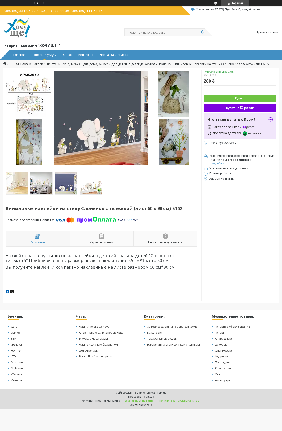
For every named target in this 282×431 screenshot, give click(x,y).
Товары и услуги (44, 54)
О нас (67, 54)
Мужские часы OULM (93, 338)
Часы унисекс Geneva (94, 327)
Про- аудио (223, 362)
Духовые (221, 344)
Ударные (221, 356)
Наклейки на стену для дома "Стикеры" (175, 344)
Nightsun (17, 368)
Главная (19, 54)
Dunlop (16, 333)
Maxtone (17, 362)
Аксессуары (223, 380)
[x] (12, 292)
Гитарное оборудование (232, 327)
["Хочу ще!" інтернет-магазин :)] (17, 28)
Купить (240, 98)
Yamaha (16, 380)
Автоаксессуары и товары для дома (172, 327)
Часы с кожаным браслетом (98, 344)
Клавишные (223, 338)
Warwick (16, 374)
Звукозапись (224, 368)
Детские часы (88, 350)
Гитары (220, 333)
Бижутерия (155, 333)
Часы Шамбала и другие (96, 356)
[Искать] (202, 32)
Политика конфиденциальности (180, 401)
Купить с (232, 108)
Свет (218, 374)
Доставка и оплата (114, 54)
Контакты (85, 54)
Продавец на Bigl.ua (141, 397)
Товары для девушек (162, 338)
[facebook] (7, 292)
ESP (13, 338)
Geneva (16, 344)
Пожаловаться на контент (139, 401)
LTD (13, 356)
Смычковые (223, 350)
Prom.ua (161, 393)
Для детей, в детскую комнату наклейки (141, 64)
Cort (14, 327)
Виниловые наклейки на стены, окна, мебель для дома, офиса (61, 64)
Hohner (16, 350)
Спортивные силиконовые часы (101, 333)
